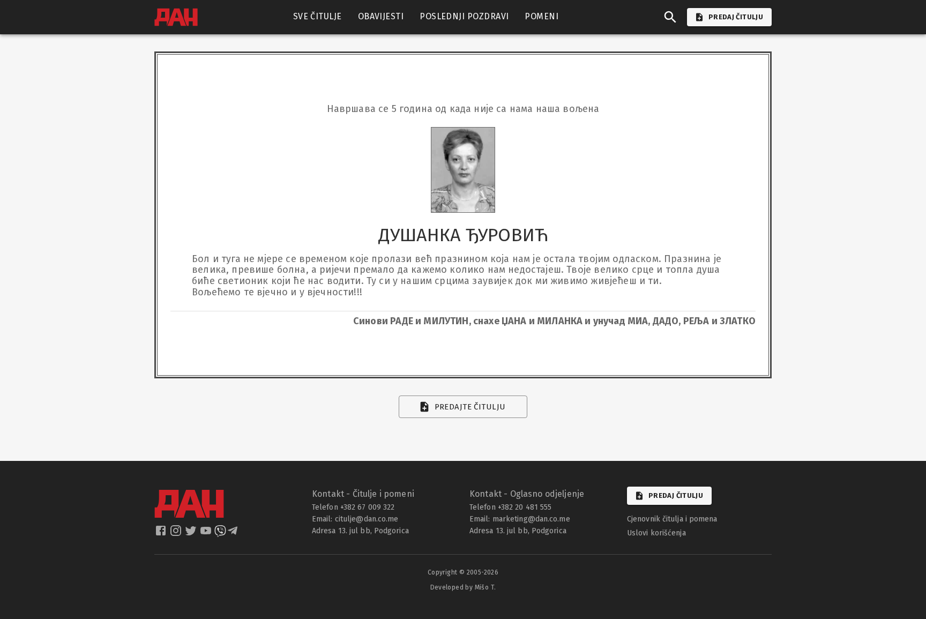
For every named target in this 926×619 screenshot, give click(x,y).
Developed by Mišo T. (463, 587)
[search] (670, 17)
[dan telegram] (233, 533)
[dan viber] (220, 533)
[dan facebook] (161, 533)
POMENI (541, 16)
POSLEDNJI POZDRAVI (464, 16)
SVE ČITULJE (317, 16)
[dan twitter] (191, 533)
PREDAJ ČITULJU (735, 17)
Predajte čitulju (470, 407)
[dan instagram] (176, 533)
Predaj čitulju (675, 495)
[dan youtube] (206, 533)
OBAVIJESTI (381, 16)
